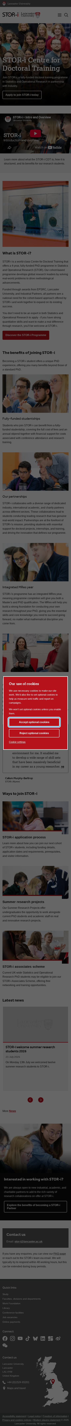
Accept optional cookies (34, 722)
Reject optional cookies (34, 733)
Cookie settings (17, 742)
